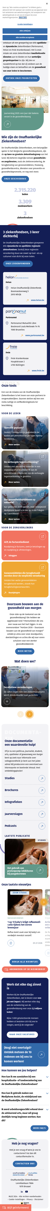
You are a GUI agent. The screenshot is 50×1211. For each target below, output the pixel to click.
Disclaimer (38, 1199)
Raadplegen (14, 593)
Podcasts (11, 826)
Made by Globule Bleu (25, 1203)
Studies (10, 778)
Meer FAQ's (39, 1128)
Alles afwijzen (25, 31)
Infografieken (13, 802)
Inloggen (13, 556)
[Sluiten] (47, 3)
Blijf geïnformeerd (18, 1207)
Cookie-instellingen (17, 1199)
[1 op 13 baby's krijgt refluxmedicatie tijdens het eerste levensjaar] (12, 943)
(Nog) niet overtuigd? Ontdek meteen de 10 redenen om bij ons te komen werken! (18, 1054)
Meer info (22, 17)
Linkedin (22, 1192)
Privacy (30, 1199)
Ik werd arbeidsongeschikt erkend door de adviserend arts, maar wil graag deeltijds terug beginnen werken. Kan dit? (22, 1115)
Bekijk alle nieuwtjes (25, 962)
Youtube (26, 1192)
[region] (25, 21)
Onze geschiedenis (15, 179)
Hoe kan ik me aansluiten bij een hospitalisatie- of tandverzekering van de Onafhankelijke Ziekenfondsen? (22, 1081)
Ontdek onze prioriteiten (21, 78)
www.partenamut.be (34, 336)
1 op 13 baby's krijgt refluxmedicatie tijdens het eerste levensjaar (24, 925)
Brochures (11, 790)
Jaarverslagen (14, 814)
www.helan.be (37, 300)
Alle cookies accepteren (25, 37)
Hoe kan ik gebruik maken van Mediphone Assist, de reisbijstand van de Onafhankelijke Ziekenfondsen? (21, 1097)
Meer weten (14, 445)
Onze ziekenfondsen (18, 264)
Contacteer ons (25, 1164)
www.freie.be (38, 371)
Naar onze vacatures (22, 1035)
